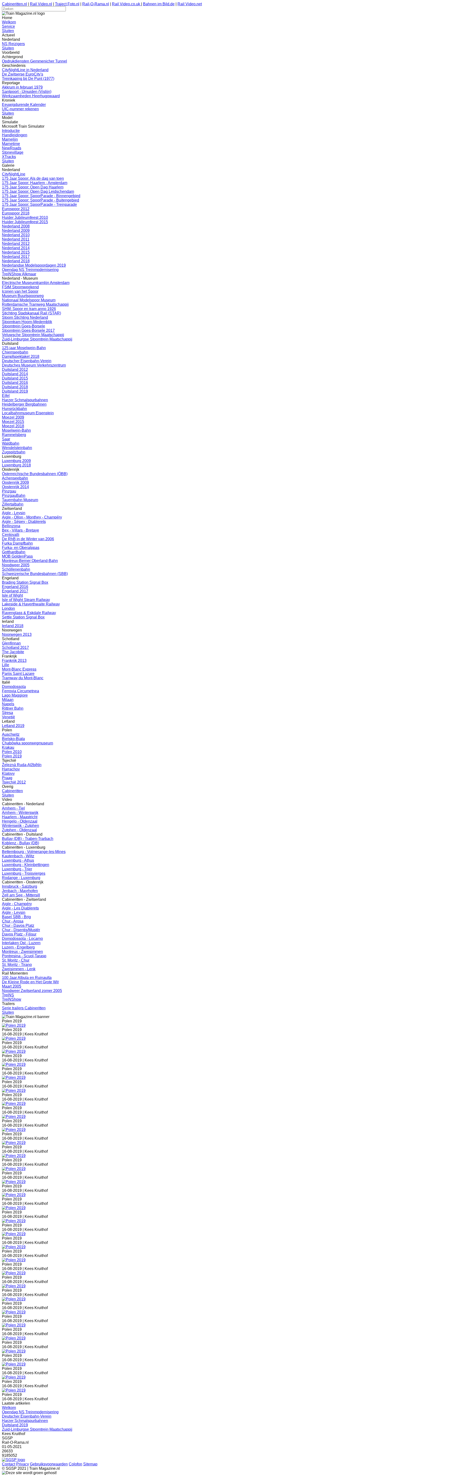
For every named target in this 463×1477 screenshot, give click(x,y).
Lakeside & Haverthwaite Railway (31, 604)
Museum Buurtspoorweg (23, 296)
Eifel (6, 396)
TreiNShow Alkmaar (19, 274)
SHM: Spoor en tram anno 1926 (29, 309)
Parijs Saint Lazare (18, 674)
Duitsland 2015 (15, 378)
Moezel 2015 (13, 422)
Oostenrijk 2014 (15, 487)
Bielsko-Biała (13, 739)
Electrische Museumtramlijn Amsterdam (35, 283)
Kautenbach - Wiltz (18, 856)
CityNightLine (13, 174)
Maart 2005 (11, 986)
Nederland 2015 (16, 252)
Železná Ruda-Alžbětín (21, 765)
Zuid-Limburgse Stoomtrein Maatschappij (37, 339)
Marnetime (11, 144)
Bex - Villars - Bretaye (20, 530)
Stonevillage (12, 152)
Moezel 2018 (13, 426)
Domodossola (14, 687)
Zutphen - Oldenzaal (19, 830)
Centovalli (10, 535)
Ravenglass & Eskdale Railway (29, 613)
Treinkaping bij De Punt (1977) (28, 78)
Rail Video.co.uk (126, 4)
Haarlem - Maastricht (19, 817)
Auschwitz (11, 734)
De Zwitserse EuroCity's (22, 74)
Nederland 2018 (16, 261)
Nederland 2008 (16, 226)
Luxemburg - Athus (18, 860)
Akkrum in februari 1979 (22, 87)
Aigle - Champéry (17, 904)
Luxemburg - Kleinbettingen (25, 865)
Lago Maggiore (15, 695)
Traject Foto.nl (67, 4)
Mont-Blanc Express (19, 669)
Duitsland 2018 (15, 387)
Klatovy (8, 773)
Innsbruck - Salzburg (19, 886)
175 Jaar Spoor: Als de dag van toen (33, 178)
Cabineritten (12, 791)
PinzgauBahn (13, 495)
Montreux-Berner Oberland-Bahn (30, 561)
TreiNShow (11, 999)
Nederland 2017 (16, 257)
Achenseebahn (15, 478)
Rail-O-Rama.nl (95, 4)
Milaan (8, 700)
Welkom (9, 22)
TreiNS (8, 995)
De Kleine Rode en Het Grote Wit (30, 982)
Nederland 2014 (16, 248)
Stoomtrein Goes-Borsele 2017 (28, 330)
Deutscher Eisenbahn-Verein (26, 361)
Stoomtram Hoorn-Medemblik (27, 322)
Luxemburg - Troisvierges (23, 873)
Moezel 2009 (13, 417)
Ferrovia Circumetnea (20, 691)
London (8, 608)
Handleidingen (14, 135)
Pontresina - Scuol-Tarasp (24, 956)
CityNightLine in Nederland (25, 70)
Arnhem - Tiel (13, 808)
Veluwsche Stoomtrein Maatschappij (33, 335)
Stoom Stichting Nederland (25, 317)
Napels (8, 704)
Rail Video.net (189, 4)
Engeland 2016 (15, 587)
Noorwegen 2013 (17, 634)
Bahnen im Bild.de (159, 4)
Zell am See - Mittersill (21, 895)
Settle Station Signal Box (23, 617)
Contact (8, 1464)
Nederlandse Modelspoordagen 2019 (34, 265)
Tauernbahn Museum (20, 500)
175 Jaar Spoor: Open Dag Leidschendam (38, 191)
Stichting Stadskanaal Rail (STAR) (31, 313)
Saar (6, 439)
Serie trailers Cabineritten (24, 1008)
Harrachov (11, 769)
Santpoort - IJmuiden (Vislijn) (26, 92)
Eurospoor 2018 (15, 213)
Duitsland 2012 (15, 370)
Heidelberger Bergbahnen (24, 404)
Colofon (75, 1464)
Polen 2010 (12, 752)
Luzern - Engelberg (18, 947)
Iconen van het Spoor (20, 291)
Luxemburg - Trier (17, 869)
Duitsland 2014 (15, 374)
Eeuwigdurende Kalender (24, 105)
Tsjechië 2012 (14, 782)
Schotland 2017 (15, 647)
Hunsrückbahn (14, 409)
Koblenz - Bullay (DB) (20, 843)
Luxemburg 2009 (16, 461)
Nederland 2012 (16, 244)
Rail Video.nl (41, 4)
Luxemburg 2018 (16, 465)
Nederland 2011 (15, 239)
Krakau (8, 747)
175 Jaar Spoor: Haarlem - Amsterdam (34, 183)
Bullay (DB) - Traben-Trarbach (27, 839)
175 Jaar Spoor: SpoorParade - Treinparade (39, 204)
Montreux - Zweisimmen (22, 952)
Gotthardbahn (13, 552)
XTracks (9, 157)
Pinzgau (9, 491)
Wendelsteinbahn (17, 448)
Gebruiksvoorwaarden (49, 1464)
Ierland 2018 (12, 626)
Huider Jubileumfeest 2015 (25, 222)
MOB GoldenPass (17, 556)
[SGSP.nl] (13, 1460)
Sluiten (8, 31)
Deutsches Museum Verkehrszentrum (34, 365)
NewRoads (11, 148)
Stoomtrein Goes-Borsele (23, 326)
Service (8, 26)
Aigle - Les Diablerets (20, 908)
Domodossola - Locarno (22, 938)
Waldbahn (10, 443)
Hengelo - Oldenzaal (19, 821)
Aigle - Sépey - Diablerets (24, 522)
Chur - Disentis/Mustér (21, 930)
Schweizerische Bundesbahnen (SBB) (35, 574)
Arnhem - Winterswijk (20, 813)
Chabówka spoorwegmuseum (27, 743)
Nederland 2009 (16, 231)
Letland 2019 (13, 726)
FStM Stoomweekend (20, 287)
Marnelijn (10, 139)
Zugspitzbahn (13, 452)
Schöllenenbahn (16, 569)
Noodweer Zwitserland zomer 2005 (32, 991)
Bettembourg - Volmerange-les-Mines (34, 852)
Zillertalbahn (12, 504)
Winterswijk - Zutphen (20, 826)
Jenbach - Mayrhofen (20, 891)
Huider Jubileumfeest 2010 (25, 217)
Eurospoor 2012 (15, 209)
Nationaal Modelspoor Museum (28, 300)
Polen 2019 (12, 756)
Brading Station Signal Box (25, 582)
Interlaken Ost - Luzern (21, 943)
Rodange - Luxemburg (21, 878)
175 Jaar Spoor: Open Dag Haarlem (32, 187)
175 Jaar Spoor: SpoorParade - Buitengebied (40, 200)
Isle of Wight (12, 595)
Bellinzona (11, 526)
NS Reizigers (13, 44)
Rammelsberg (14, 435)
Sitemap (90, 1464)
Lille (5, 665)
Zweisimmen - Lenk (18, 969)
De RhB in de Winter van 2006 (28, 539)
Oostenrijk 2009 (15, 482)
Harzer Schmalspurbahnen (25, 400)
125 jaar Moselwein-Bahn (24, 348)
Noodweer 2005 (15, 565)
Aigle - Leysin (13, 513)
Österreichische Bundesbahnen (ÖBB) (35, 474)
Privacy (22, 1464)
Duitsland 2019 (15, 391)
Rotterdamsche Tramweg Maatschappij (35, 304)
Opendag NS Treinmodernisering (30, 270)
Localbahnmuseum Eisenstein (28, 413)
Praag (7, 778)
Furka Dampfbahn (17, 543)
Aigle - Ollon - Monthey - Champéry (32, 517)
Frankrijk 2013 (14, 661)
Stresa (7, 713)
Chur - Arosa (12, 921)
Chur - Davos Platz (18, 925)
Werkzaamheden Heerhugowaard (31, 96)
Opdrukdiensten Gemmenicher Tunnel (34, 61)
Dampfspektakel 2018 (20, 356)
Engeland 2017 (15, 591)
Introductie (11, 131)
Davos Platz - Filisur (19, 934)
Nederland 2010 (16, 235)
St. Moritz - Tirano (17, 965)
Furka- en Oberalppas (20, 548)
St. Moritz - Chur (15, 960)
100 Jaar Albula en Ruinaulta (27, 978)
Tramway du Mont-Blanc (22, 678)
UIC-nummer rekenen (20, 109)
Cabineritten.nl (14, 4)
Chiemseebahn (15, 352)
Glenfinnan (11, 643)
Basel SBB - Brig (16, 917)
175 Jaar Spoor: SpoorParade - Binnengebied (41, 196)
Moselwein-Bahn (16, 430)
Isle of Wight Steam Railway (26, 600)
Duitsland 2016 (15, 383)
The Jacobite (13, 652)
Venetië (8, 717)
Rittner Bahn (12, 708)
